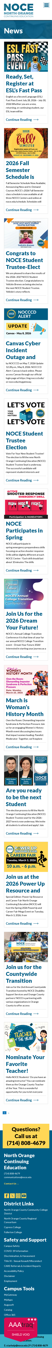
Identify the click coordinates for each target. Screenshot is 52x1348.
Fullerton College (13, 1232)
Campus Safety (12, 1245)
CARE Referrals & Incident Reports (22, 1266)
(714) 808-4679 (26, 1143)
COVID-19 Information (16, 1250)
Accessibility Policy (14, 1271)
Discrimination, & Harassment (19, 1255)
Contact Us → (11, 1183)
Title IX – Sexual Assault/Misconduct (23, 1260)
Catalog (8, 1309)
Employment (10, 1281)
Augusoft (9, 1304)
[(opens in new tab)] (6, 1193)
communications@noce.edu (17, 1177)
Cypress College (12, 1227)
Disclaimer (9, 1276)
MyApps (8, 1299)
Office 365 (9, 1314)
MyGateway (10, 1294)
